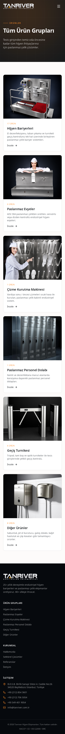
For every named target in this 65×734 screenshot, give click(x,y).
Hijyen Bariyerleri (12, 609)
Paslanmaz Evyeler (13, 614)
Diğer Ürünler (10, 634)
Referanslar (9, 661)
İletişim (7, 666)
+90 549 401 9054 (17, 702)
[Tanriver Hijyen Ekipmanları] (18, 6)
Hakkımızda (9, 651)
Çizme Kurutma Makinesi (16, 619)
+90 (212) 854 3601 (17, 692)
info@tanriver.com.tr (19, 707)
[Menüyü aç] (59, 6)
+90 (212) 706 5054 (17, 697)
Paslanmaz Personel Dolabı (17, 624)
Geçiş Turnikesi (11, 629)
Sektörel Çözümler (12, 656)
